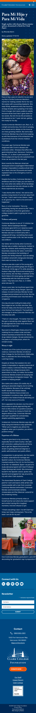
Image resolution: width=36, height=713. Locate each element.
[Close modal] (33, 2)
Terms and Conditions (18, 709)
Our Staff (18, 677)
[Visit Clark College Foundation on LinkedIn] (3, 584)
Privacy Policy (18, 707)
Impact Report (18, 680)
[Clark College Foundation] (13, 4)
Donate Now (16, 669)
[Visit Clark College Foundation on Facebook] (12, 584)
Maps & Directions (18, 643)
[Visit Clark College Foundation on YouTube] (21, 584)
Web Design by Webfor (18, 710)
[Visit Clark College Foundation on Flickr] (17, 584)
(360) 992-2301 (20, 633)
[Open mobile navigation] (33, 4)
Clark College (18, 683)
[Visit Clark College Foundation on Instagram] (8, 584)
